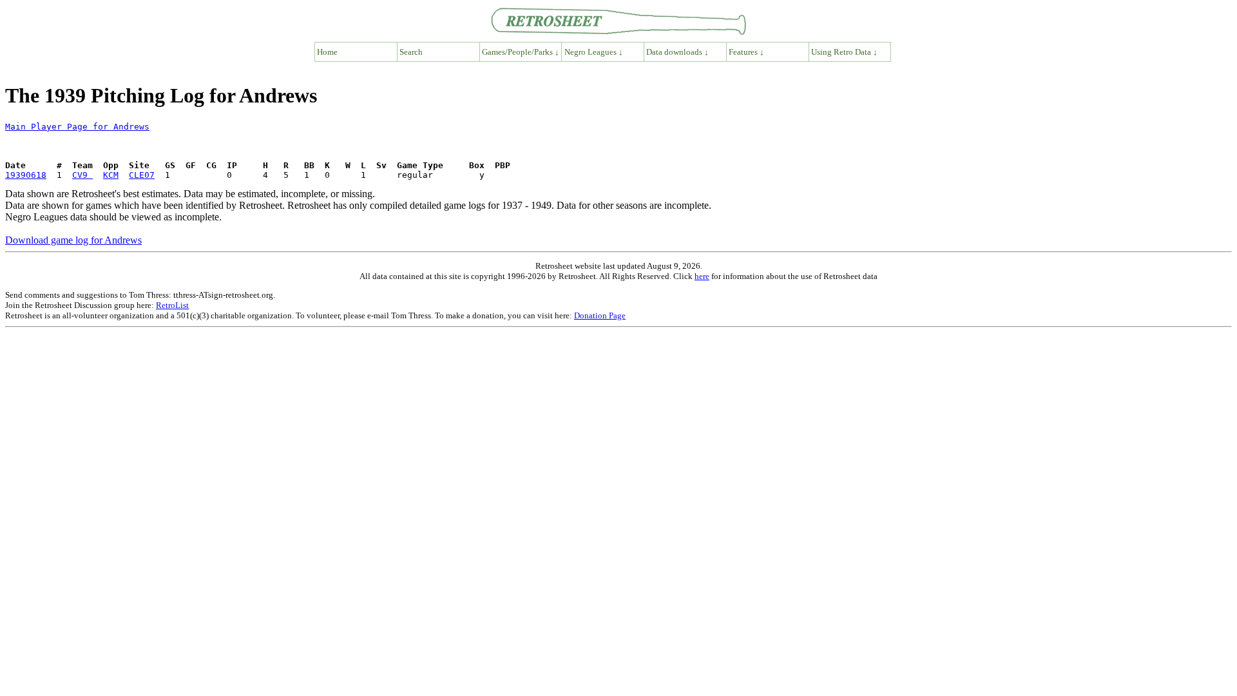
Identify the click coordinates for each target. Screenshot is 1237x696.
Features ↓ (746, 52)
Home (327, 52)
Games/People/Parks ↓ (520, 52)
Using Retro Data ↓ (844, 52)
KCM (111, 175)
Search (411, 52)
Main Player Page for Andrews (77, 126)
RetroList (172, 305)
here (702, 276)
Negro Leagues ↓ (593, 52)
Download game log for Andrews (73, 240)
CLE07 (142, 175)
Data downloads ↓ (677, 52)
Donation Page (600, 315)
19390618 (25, 175)
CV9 (82, 175)
